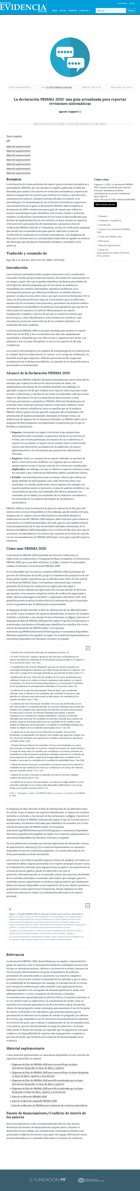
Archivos (72, 10)
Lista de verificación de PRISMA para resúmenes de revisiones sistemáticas (49, 1105)
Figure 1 (72, 617)
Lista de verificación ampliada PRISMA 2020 (34, 1100)
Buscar (131, 10)
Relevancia (104, 241)
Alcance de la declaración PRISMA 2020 (113, 231)
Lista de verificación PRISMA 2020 (29, 1096)
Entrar (132, 3)
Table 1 (56, 562)
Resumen (103, 216)
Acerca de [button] (84, 10)
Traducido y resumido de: (110, 220)
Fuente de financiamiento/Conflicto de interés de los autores (113, 252)
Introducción (105, 225)
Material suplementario (18, 146)
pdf (8, 140)
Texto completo (14, 136)
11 (58, 652)
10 (31, 526)
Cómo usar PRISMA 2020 (110, 236)
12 (36, 847)
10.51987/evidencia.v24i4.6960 (59, 87)
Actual (63, 10)
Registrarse (122, 3)
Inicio (54, 10)
